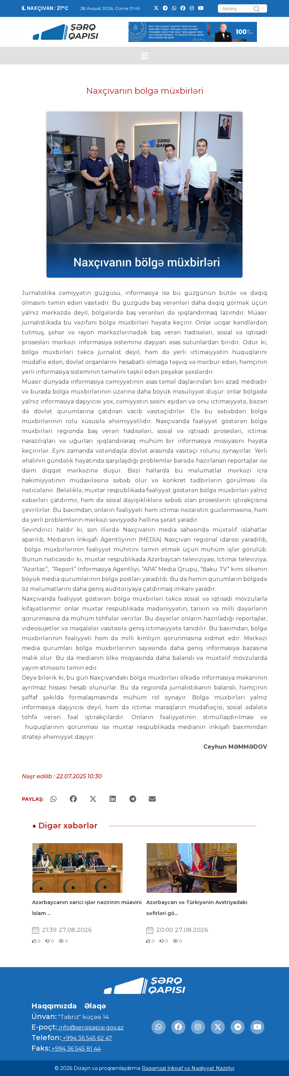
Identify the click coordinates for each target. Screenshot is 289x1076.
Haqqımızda (54, 1006)
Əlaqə (95, 1006)
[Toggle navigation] (144, 55)
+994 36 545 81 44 (75, 1048)
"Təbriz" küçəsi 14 (83, 1017)
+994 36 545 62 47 (86, 1038)
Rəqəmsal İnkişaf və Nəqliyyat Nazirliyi (188, 1068)
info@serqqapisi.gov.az (90, 1027)
